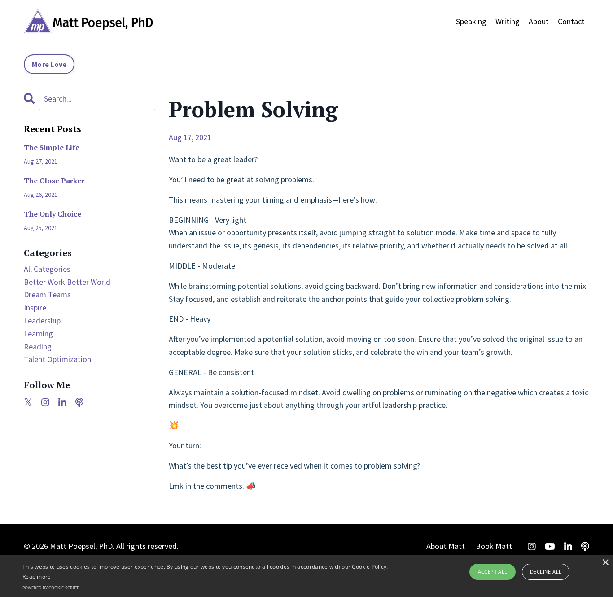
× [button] (605, 562)
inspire (35, 307)
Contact (571, 21)
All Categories (47, 269)
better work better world (67, 282)
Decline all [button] (545, 571)
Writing (507, 21)
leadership (42, 320)
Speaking (471, 21)
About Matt (445, 546)
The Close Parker (54, 181)
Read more (36, 576)
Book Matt (494, 546)
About (539, 21)
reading (38, 346)
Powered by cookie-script (50, 588)
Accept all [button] (493, 571)
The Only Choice (52, 214)
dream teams (47, 294)
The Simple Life (51, 147)
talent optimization (57, 359)
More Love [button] (49, 64)
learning (38, 333)
